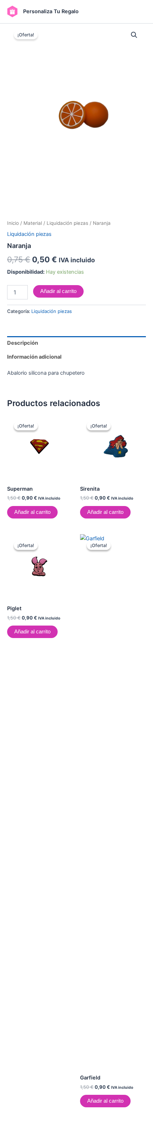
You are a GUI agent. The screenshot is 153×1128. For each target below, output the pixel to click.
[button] (134, 35)
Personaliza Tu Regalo (51, 11)
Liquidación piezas (67, 223)
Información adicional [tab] (34, 357)
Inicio (13, 223)
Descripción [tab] (22, 343)
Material (32, 223)
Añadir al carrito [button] (32, 512)
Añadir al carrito (58, 291)
